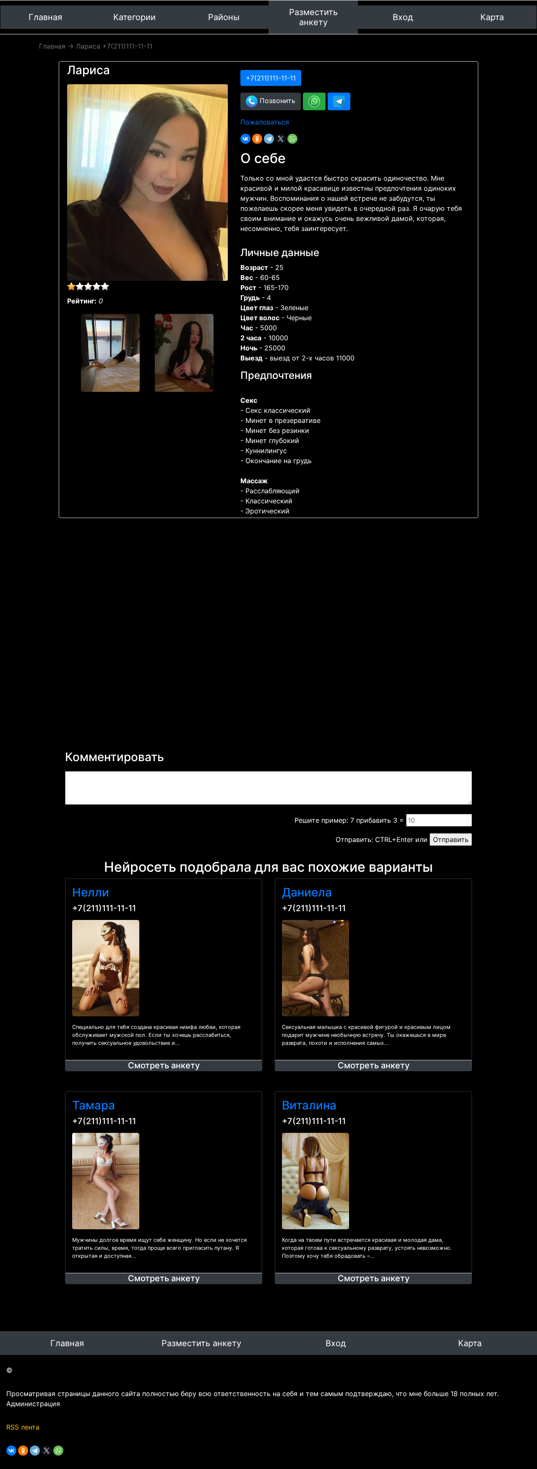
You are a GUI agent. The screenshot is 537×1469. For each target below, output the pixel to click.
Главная (45, 17)
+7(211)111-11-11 (104, 908)
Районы (224, 17)
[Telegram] (269, 139)
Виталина (309, 1105)
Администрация (33, 1403)
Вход (403, 17)
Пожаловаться (264, 122)
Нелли (90, 892)
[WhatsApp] (292, 139)
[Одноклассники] (257, 139)
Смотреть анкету (164, 1065)
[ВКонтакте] (245, 139)
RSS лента (22, 1427)
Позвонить (276, 100)
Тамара (93, 1105)
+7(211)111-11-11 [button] (271, 78)
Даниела (307, 892)
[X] (281, 139)
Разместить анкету (313, 17)
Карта (492, 17)
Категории (134, 17)
